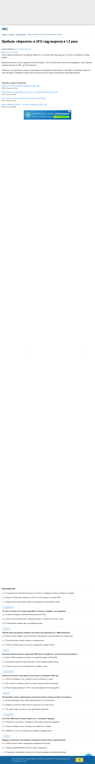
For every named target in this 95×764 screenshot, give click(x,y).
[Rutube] (61, 29)
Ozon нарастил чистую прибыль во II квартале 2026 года (23, 98)
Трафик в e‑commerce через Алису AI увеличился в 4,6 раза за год (29, 705)
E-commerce (8, 607)
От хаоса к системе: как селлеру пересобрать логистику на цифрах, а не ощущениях (34, 611)
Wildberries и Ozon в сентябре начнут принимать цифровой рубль (29, 731)
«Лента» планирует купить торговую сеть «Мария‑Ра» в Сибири (28, 726)
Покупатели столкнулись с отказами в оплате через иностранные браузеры (32, 722)
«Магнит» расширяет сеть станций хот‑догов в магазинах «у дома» (29, 679)
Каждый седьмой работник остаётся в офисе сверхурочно (26, 748)
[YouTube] (52, 29)
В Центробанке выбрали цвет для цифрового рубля (24, 623)
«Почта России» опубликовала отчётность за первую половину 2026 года (29, 92)
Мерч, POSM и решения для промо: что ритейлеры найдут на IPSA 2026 (31, 657)
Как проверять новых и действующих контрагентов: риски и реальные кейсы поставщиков (36, 697)
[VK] (27, 29)
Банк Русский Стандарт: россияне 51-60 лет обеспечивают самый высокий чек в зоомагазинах (39, 636)
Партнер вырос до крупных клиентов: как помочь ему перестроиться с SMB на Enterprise (36, 633)
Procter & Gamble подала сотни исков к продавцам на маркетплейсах (30, 645)
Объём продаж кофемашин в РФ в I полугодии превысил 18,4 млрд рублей (32, 688)
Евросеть (15, 52)
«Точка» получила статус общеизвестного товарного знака (26, 666)
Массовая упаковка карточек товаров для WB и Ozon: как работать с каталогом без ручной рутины (39, 654)
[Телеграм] (18, 29)
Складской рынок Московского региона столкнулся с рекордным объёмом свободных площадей (40, 593)
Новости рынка (21, 34)
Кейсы (5, 650)
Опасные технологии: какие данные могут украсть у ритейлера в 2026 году (30, 675)
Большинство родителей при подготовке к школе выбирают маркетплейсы (32, 662)
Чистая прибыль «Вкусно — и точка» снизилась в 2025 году (24, 104)
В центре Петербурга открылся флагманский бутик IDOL (26, 614)
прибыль (8, 52)
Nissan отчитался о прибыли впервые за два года (20, 86)
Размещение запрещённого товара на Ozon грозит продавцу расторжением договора (36, 752)
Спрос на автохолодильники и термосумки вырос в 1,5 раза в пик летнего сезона (34, 619)
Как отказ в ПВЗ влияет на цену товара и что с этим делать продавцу (28, 718)
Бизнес (6, 629)
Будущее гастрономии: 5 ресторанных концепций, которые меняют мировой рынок (34, 740)
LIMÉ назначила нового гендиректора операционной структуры (28, 743)
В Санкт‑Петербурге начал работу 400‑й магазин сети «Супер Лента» (30, 700)
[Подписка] (69, 29)
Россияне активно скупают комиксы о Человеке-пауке (25, 640)
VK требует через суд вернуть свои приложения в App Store (27, 709)
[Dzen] (44, 29)
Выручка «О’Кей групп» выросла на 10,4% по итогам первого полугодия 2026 (33, 597)
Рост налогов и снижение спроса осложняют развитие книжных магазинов (32, 683)
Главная (4, 34)
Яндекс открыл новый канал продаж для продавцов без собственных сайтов (33, 602)
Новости (11, 34)
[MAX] (35, 29)
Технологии (8, 672)
